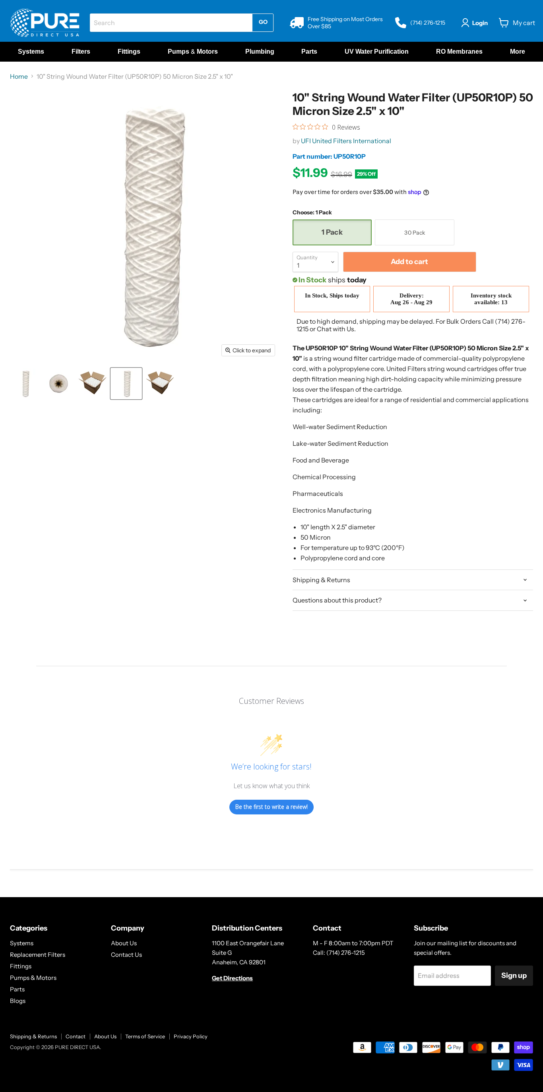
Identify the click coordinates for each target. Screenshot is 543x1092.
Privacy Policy (191, 1036)
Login (480, 23)
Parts (17, 989)
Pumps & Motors (33, 977)
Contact (75, 1036)
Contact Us (126, 954)
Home (19, 76)
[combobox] (171, 23)
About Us (124, 943)
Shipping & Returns (33, 1036)
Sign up (514, 975)
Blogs (17, 1001)
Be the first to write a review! (271, 806)
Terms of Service (145, 1036)
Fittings (20, 966)
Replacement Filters (37, 954)
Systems (21, 943)
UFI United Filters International (346, 141)
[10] (25, 383)
